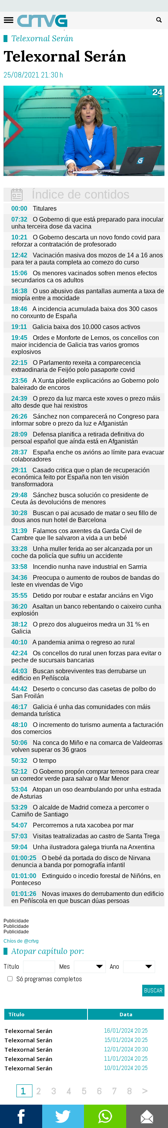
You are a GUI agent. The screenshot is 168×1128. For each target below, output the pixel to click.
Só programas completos (49, 978)
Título (11, 966)
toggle (8, 20)
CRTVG (46, 22)
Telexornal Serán (42, 38)
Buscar (159, 19)
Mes (64, 966)
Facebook (21, 1116)
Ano (114, 966)
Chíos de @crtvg (21, 941)
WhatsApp (105, 1116)
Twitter (63, 1116)
